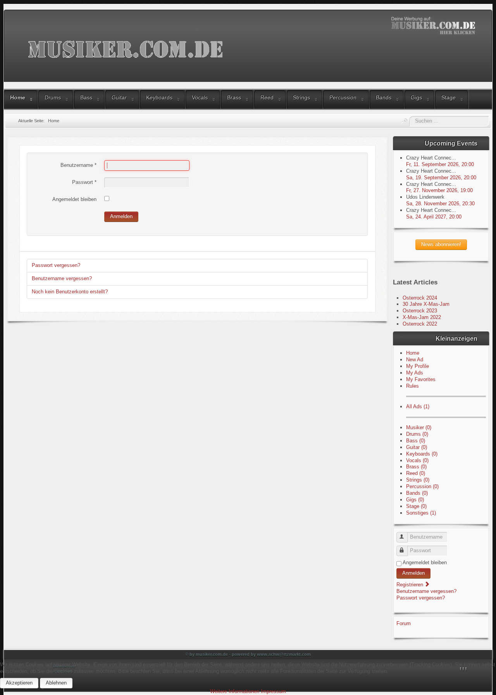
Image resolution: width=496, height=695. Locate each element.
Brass (234, 97)
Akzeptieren (19, 683)
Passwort (84, 182)
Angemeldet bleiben (74, 199)
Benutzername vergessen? (62, 278)
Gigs (416, 97)
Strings (301, 97)
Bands (383, 97)
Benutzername (78, 165)
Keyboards (159, 97)
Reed (267, 97)
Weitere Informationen (234, 691)
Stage (448, 97)
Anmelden (121, 216)
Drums (53, 97)
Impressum (273, 691)
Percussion (342, 97)
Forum (403, 623)
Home (17, 97)
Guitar (119, 97)
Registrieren (410, 585)
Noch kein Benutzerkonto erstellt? (70, 292)
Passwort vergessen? (56, 265)
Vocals (200, 97)
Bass (86, 97)
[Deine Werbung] (434, 25)
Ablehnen (56, 683)
